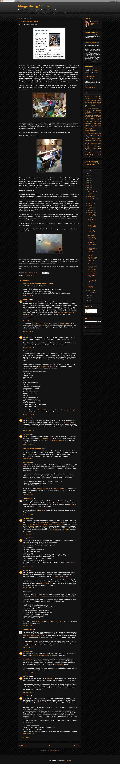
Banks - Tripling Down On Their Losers (92, 216)
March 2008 (91, 212)
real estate (93, 145)
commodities (88, 115)
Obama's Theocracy (92, 263)
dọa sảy (65, 522)
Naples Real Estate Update (92, 276)
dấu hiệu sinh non (32, 526)
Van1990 (25, 570)
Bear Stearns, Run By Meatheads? (92, 270)
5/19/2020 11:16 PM (28, 534)
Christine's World (89, 79)
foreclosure (88, 123)
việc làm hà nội (50, 678)
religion (99, 145)
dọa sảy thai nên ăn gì (57, 440)
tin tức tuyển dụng (38, 621)
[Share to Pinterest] (48, 273)
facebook (98, 120)
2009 (87, 187)
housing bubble (90, 132)
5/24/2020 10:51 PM (28, 588)
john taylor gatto (95, 133)
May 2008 (90, 208)
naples (86, 140)
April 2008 (90, 210)
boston (98, 111)
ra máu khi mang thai (45, 438)
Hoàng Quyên (27, 538)
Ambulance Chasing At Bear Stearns (92, 226)
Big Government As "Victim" (92, 267)
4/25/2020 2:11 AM (28, 331)
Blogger (69, 760)
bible (86, 108)
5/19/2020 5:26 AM (28, 514)
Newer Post (23, 745)
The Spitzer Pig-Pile (92, 273)
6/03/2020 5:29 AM (28, 626)
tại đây (71, 504)
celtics (99, 112)
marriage (87, 137)
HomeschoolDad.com (90, 87)
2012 (87, 180)
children (87, 114)
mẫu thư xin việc (56, 621)
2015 (87, 173)
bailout (93, 104)
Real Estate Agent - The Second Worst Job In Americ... (92, 231)
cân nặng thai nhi (54, 529)
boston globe (88, 112)
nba (89, 140)
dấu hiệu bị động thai (56, 522)
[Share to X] (45, 273)
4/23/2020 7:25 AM (28, 317)
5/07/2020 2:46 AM (28, 494)
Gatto (86, 102)
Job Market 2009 (91, 223)
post (31, 187)
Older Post (76, 745)
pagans (99, 141)
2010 (87, 185)
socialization (87, 148)
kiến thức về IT (41, 410)
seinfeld (92, 146)
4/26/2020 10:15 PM (28, 347)
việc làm (64, 490)
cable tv (93, 112)
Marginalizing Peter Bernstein (92, 249)
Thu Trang (26, 676)
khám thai (66, 529)
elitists (99, 118)
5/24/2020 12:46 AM (28, 566)
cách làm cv (70, 343)
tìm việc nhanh (35, 323)
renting (87, 146)
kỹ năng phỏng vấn (42, 488)
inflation (99, 132)
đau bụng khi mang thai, (42, 524)
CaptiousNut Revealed (90, 287)
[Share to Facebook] (47, 273)
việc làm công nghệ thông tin (67, 410)
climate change (96, 114)
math (86, 138)
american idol (88, 103)
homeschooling (90, 130)
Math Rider (46, 13)
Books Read (75, 13)
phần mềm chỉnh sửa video (45, 366)
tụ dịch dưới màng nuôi (29, 524)
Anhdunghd (26, 418)
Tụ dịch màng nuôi (28, 659)
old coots (94, 142)
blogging (87, 111)
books (93, 111)
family (86, 121)
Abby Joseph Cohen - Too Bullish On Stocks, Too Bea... (92, 259)
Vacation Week (91, 284)
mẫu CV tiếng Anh (40, 702)
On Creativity (91, 242)
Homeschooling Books (33, 13)
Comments (89, 312)
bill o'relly (98, 108)
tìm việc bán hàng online (34, 301)
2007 (87, 295)
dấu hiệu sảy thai (44, 522)
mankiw (99, 135)
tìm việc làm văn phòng (62, 301)
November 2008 (92, 194)
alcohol (99, 102)
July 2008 (90, 203)
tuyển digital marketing (49, 544)
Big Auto (87, 96)
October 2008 (91, 196)
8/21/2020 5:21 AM (28, 692)
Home (21, 13)
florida (96, 121)
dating (96, 115)
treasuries (94, 152)
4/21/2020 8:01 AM (28, 295)
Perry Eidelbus (42, 71)
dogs (92, 116)
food (99, 121)
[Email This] (42, 273)
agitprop (94, 102)
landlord (92, 135)
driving (95, 116)
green (99, 126)
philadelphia (94, 143)
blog (31, 126)
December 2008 (91, 191)
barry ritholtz (98, 107)
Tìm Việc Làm (27, 320)
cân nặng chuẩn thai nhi (29, 643)
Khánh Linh (26, 696)
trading (87, 152)
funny (24, 275)
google (93, 126)
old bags (89, 141)
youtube (91, 156)
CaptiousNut (94, 21)
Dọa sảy (25, 436)
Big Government (93, 99)
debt (100, 115)
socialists (98, 146)
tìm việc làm (28, 687)
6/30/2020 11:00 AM (28, 647)
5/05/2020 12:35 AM (28, 444)
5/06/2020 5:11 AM (28, 458)
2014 (87, 176)
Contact (54, 13)
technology (88, 150)
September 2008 (92, 198)
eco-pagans (92, 118)
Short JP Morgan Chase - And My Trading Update (92, 239)
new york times (94, 140)
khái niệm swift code (60, 576)
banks (93, 105)
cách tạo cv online (44, 583)
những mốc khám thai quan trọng (31, 635)
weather (92, 154)
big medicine (92, 108)
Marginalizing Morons (33, 6)
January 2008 (91, 292)
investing (87, 133)
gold (91, 125)
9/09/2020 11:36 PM (28, 733)
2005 (87, 300)
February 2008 (91, 290)
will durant (98, 154)
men (89, 138)
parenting (87, 143)
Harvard (90, 102)
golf (86, 126)
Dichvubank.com (27, 498)
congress (93, 115)
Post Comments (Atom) (53, 750)
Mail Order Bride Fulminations (92, 245)
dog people (87, 116)
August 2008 (91, 201)
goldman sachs (97, 125)
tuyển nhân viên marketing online (32, 448)
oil (85, 141)
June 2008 (90, 205)
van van (25, 335)
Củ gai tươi (45, 526)
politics (87, 145)
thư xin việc (42, 510)
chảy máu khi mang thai (54, 524)
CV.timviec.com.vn (65, 323)
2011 (87, 182)
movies (98, 138)
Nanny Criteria (91, 251)
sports (94, 148)
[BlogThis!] (44, 273)
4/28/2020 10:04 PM (28, 414)
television (98, 150)
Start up (25, 337)
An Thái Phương (27, 629)
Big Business (93, 96)
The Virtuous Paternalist (91, 254)
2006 (87, 298)
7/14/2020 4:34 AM (28, 672)
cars (96, 112)
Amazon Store (64, 13)
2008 (87, 189)
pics (99, 143)
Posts (88, 309)
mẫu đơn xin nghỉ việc (69, 422)
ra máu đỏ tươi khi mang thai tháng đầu (41, 655)
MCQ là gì (26, 465)
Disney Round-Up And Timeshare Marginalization (92, 280)
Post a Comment (25, 737)
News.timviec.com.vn (59, 502)
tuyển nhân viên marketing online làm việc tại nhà (37, 283)
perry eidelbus (30, 275)
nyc (100, 140)
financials (91, 121)
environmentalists (90, 120)
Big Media (97, 100)
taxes (99, 148)
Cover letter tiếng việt (43, 325)
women (87, 156)
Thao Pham (26, 299)
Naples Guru (87, 329)
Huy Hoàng (26, 434)
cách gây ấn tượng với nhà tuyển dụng (40, 596)
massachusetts (96, 137)
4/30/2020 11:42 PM (28, 430)
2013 (87, 178)
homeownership (88, 128)
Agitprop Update (91, 235)
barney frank (92, 107)
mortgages (93, 138)
